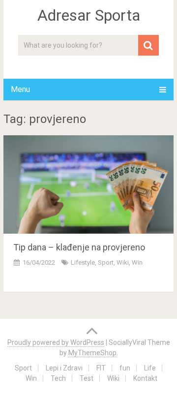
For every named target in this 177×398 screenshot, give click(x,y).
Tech (58, 378)
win (137, 262)
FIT (101, 368)
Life (150, 368)
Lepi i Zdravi (64, 368)
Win (31, 378)
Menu (20, 89)
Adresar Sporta (88, 15)
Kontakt (145, 378)
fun (124, 368)
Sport (106, 262)
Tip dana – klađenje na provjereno (79, 247)
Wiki (123, 262)
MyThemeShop (92, 353)
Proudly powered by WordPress (55, 342)
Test (86, 378)
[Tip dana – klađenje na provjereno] (88, 184)
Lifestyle (83, 262)
